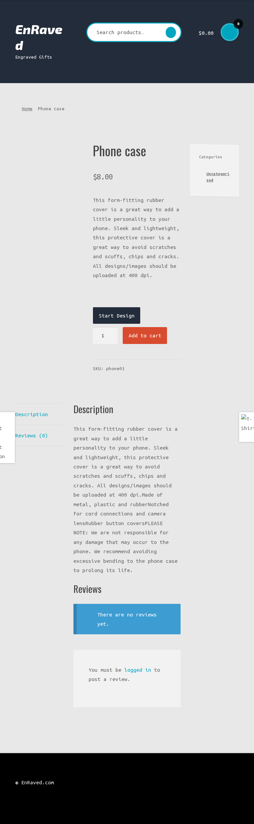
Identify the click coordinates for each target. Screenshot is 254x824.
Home (27, 108)
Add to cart (145, 335)
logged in (137, 670)
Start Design (117, 315)
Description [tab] (31, 414)
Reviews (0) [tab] (31, 435)
